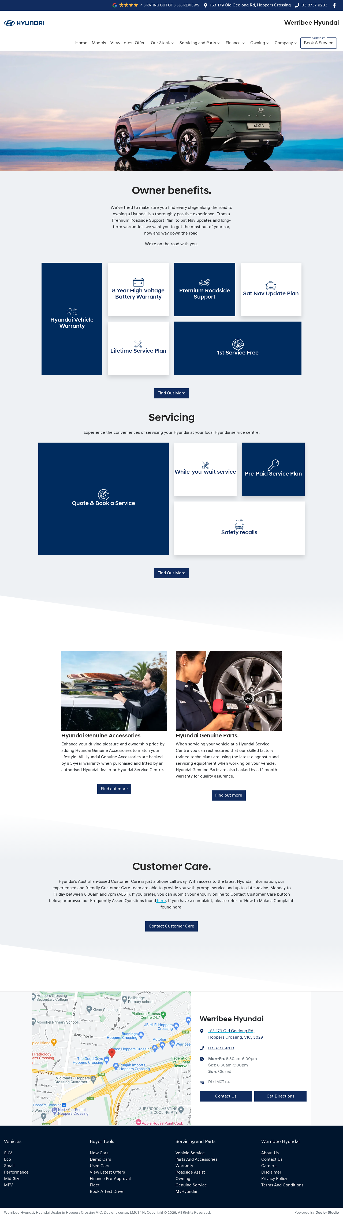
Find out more (114, 789)
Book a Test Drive (107, 1192)
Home (81, 43)
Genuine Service (191, 1185)
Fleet (95, 1185)
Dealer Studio (327, 1213)
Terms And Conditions (282, 1185)
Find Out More (171, 393)
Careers (268, 1166)
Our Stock (160, 43)
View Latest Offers (128, 43)
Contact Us (225, 1096)
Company (284, 43)
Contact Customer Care (171, 926)
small (9, 1166)
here (161, 901)
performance (16, 1172)
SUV (8, 1153)
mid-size (12, 1179)
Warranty (184, 1166)
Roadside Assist (190, 1172)
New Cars (99, 1153)
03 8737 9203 (314, 5)
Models (99, 43)
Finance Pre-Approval (110, 1179)
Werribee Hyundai (311, 23)
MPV (8, 1185)
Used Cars (99, 1166)
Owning (257, 43)
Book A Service (318, 43)
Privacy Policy (274, 1179)
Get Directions (280, 1096)
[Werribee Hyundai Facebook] (335, 5)
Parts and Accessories (196, 1159)
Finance (233, 43)
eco (7, 1159)
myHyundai (186, 1192)
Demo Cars (100, 1159)
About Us (270, 1153)
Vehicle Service (190, 1153)
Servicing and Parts (198, 43)
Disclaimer (271, 1172)
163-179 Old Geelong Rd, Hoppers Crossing (250, 5)
